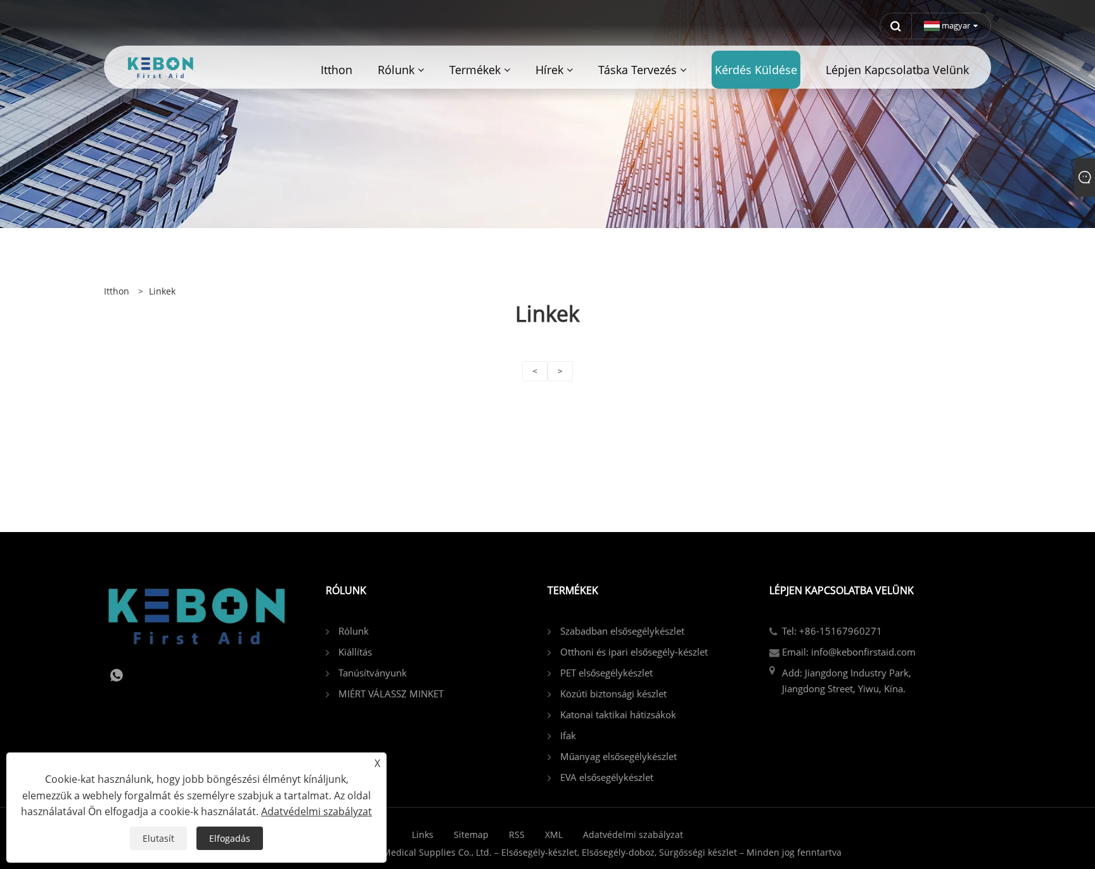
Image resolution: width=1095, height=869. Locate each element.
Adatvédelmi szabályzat (633, 834)
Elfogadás (229, 838)
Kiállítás (355, 651)
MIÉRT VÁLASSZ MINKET (391, 693)
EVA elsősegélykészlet (606, 777)
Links (422, 834)
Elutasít (158, 838)
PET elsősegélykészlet (606, 672)
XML (554, 834)
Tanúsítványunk (372, 672)
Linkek (162, 291)
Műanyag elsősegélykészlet (618, 756)
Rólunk (353, 631)
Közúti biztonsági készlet (613, 693)
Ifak (568, 735)
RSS (517, 834)
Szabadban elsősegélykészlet (622, 631)
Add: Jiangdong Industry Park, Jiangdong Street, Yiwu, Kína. (846, 680)
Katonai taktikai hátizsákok (618, 714)
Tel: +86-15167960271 (832, 631)
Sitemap (471, 834)
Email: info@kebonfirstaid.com (849, 651)
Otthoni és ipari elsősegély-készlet (634, 651)
